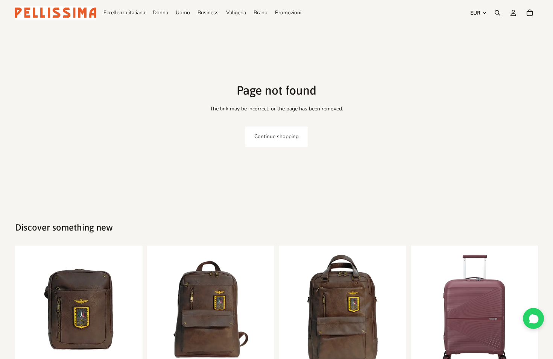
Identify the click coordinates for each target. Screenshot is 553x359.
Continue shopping (276, 136)
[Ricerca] (497, 13)
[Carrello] (529, 13)
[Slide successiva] (131, 309)
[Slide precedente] (26, 309)
